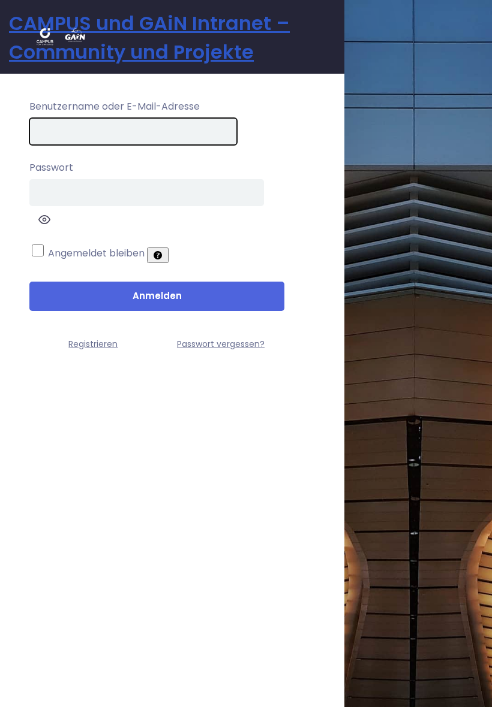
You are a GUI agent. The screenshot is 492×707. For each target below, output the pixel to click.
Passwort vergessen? (221, 344)
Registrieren (93, 344)
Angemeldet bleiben (96, 253)
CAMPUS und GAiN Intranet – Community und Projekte (149, 37)
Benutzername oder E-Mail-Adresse (114, 106)
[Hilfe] (158, 255)
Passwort (51, 167)
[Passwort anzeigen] (44, 219)
